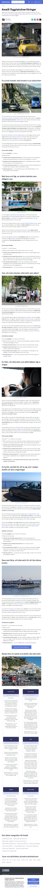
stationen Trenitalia (26, 230)
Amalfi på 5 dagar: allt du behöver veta (9, 843)
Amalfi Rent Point (32, 514)
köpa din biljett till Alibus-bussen (29, 223)
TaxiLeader (28, 317)
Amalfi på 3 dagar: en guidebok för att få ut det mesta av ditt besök (14, 841)
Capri (27, 859)
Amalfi (3, 5)
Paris (11, 859)
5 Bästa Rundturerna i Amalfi (7, 838)
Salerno (34, 859)
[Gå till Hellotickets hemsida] (6, 2)
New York (4, 859)
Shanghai (38, 859)
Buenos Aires (8, 862)
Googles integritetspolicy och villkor (17, 887)
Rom (8, 859)
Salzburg (3, 862)
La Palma (18, 859)
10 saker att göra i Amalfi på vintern (8, 848)
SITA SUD (13, 238)
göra (36, 66)
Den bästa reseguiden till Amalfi (15, 835)
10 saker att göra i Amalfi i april (34, 843)
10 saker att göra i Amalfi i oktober (22, 848)
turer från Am (36, 507)
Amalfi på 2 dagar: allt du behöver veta (20, 838)
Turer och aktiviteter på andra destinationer (20, 856)
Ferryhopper (11, 608)
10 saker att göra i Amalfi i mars (22, 843)
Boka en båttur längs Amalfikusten (21, 647)
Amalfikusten (18, 600)
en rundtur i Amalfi (33, 330)
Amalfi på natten (20, 427)
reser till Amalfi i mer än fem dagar (13, 135)
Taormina (23, 859)
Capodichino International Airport (18, 214)
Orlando (30, 859)
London (14, 859)
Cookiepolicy (7, 887)
